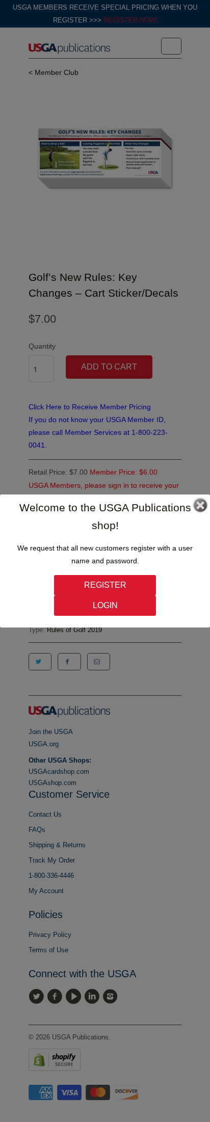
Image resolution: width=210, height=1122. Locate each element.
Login (105, 605)
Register (105, 585)
